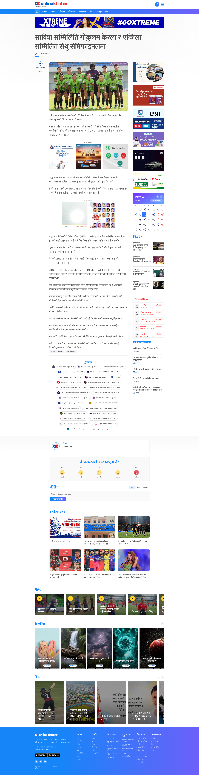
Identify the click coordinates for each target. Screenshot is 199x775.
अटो (93, 750)
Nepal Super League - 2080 (113, 753)
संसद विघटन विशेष (141, 744)
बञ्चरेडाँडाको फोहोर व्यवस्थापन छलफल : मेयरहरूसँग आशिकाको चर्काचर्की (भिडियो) (147, 389)
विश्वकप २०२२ (110, 757)
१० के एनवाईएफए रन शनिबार (60, 541)
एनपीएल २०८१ (110, 738)
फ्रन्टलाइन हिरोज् (126, 756)
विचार (91, 11)
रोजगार (94, 744)
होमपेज (44, 11)
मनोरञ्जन (82, 11)
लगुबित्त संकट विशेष (142, 741)
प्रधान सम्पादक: (54, 740)
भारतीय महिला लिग (56, 351)
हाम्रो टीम (153, 738)
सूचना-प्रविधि (95, 753)
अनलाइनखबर (40, 68)
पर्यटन (93, 741)
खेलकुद (99, 11)
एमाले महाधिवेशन (141, 762)
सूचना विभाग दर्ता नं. (66, 740)
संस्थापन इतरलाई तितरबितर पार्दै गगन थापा (142, 260)
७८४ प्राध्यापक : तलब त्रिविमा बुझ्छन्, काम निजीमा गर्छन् (140, 248)
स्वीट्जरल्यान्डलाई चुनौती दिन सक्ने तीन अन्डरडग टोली (63, 576)
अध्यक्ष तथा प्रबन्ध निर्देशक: (41, 740)
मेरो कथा (124, 753)
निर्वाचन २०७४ (140, 750)
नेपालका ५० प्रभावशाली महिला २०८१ (127, 740)
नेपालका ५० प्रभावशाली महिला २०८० (127, 745)
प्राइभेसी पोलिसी (155, 747)
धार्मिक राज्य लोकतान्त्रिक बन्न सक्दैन (145, 348)
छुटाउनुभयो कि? (136, 243)
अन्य (106, 11)
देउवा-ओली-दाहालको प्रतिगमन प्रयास (146, 378)
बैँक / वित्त (94, 747)
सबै (159, 677)
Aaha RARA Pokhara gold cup (112, 749)
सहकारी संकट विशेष (142, 738)
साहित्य (79, 744)
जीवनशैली (72, 11)
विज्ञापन (153, 744)
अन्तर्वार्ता (79, 747)
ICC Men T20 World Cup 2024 (113, 741)
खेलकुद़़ (79, 750)
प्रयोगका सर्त (154, 741)
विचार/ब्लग (80, 741)
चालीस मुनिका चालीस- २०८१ (127, 749)
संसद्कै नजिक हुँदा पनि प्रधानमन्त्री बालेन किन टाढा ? (141, 287)
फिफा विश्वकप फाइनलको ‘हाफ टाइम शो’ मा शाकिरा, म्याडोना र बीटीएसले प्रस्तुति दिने (133, 576)
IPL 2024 (109, 745)
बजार (93, 738)
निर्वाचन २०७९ (140, 759)
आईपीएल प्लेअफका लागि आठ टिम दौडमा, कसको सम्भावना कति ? (98, 576)
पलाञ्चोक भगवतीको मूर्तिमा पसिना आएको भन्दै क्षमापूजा (147, 359)
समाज (78, 738)
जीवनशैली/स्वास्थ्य (81, 753)
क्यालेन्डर (139, 196)
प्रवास (78, 756)
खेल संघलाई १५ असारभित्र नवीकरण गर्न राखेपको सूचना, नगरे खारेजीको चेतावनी (97, 543)
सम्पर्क (153, 750)
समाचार (53, 11)
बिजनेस (62, 11)
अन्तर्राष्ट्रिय (79, 759)
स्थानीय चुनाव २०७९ (142, 756)
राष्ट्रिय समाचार (136, 269)
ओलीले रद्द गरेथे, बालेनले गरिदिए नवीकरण (147, 369)
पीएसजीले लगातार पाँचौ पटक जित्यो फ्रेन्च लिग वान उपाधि (132, 543)
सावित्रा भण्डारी (71, 351)
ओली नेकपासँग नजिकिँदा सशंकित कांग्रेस (141, 273)
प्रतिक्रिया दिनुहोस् (58, 499)
